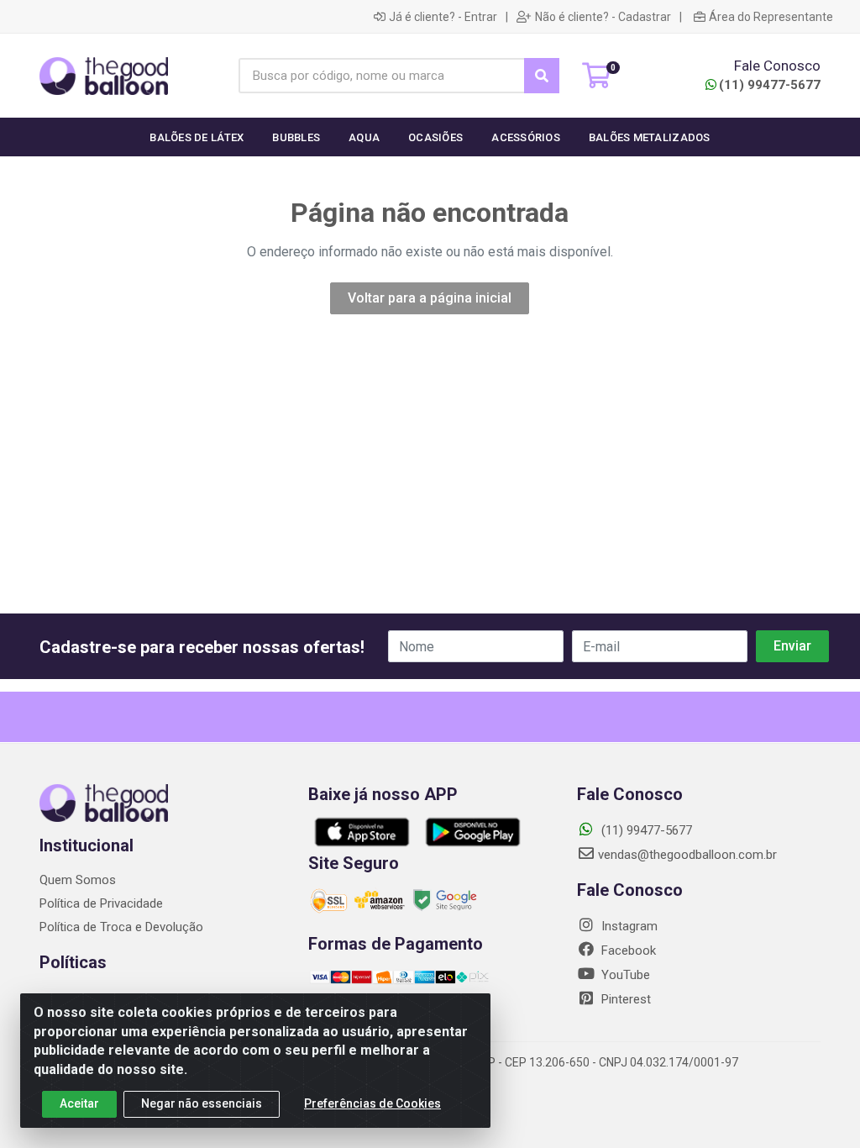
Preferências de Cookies (372, 1103)
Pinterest (624, 999)
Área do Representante (771, 17)
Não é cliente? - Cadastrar (603, 17)
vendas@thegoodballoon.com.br (687, 854)
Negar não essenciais (201, 1103)
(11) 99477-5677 (770, 84)
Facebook (627, 950)
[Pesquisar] (541, 75)
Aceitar (79, 1103)
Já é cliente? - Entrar (443, 17)
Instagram (628, 926)
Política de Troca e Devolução (121, 927)
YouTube (624, 974)
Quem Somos (77, 879)
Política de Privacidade (101, 903)
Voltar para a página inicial (429, 298)
